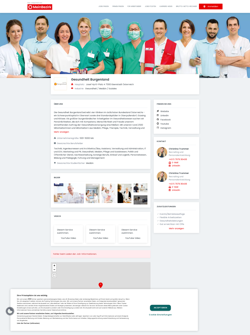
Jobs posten (150, 6)
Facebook (165, 119)
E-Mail (175, 162)
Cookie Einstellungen (160, 314)
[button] (101, 286)
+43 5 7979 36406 (178, 159)
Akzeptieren (160, 307)
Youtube (164, 123)
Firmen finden (118, 6)
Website (164, 111)
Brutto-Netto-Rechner (186, 6)
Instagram (165, 128)
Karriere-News (166, 6)
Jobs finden (103, 6)
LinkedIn (164, 115)
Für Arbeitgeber (134, 6)
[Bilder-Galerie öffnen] (69, 193)
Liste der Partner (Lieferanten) (28, 323)
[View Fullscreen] (54, 275)
